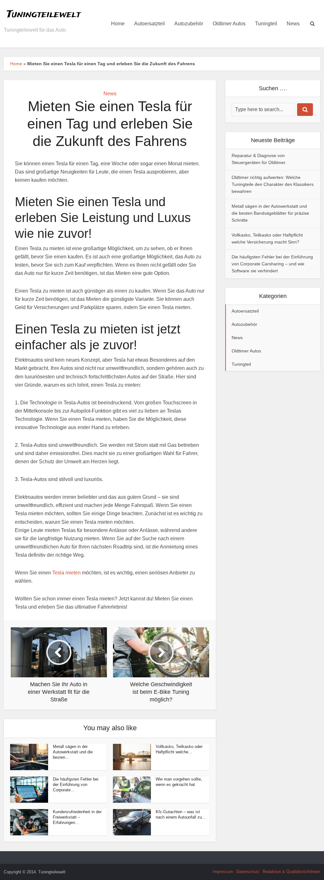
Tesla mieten (66, 572)
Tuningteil (266, 23)
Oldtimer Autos (229, 23)
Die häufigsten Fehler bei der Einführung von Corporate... (75, 784)
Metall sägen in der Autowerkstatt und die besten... (73, 752)
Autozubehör (188, 23)
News (293, 23)
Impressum (223, 871)
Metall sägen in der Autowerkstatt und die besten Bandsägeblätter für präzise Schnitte (270, 213)
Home (118, 23)
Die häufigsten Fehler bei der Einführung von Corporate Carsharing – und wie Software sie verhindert (272, 263)
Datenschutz (247, 871)
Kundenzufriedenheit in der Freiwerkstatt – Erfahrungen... (77, 817)
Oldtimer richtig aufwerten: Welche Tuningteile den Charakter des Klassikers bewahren (273, 184)
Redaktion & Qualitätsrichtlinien (291, 871)
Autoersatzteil (149, 23)
